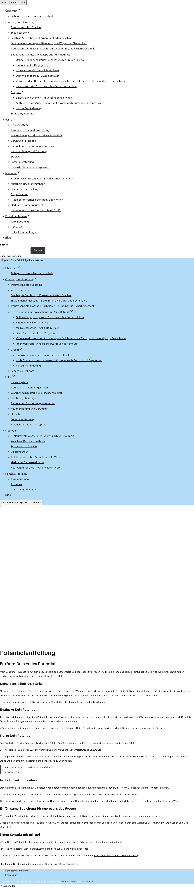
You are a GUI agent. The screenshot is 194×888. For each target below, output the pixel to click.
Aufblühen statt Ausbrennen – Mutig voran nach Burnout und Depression (59, 103)
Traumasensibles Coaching (26, 27)
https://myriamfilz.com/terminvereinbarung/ (116, 855)
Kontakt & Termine (16, 216)
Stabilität (16, 156)
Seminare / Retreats (22, 113)
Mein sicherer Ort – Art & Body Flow (37, 70)
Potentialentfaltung (22, 162)
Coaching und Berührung (19, 22)
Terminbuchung (20, 221)
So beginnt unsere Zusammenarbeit (32, 16)
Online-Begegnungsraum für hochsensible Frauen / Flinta (50, 60)
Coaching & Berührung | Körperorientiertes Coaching (41, 38)
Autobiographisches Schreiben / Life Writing (37, 199)
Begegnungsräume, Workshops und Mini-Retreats (40, 54)
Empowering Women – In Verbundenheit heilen (44, 97)
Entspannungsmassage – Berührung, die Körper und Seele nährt (49, 43)
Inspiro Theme (69, 881)
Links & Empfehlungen (24, 232)
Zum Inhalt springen (11, 256)
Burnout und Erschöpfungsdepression (33, 146)
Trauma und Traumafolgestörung (30, 130)
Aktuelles (16, 227)
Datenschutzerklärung (17, 870)
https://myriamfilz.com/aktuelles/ (61, 864)
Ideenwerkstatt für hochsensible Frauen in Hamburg (47, 86)
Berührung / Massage (23, 141)
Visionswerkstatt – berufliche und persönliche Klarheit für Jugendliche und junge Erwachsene (71, 81)
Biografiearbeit (19, 194)
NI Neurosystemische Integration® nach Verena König (42, 178)
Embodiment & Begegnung (32, 65)
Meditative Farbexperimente (27, 205)
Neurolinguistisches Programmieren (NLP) (36, 210)
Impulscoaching (20, 32)
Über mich (11, 11)
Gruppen (16, 92)
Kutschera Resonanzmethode (28, 184)
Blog (8, 237)
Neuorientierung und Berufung (29, 151)
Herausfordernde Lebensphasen (30, 167)
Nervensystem (19, 125)
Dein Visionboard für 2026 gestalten (37, 76)
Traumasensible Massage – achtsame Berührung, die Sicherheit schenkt (53, 48)
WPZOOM (87, 881)
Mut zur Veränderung (28, 108)
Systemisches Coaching (24, 189)
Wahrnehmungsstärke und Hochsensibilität (36, 135)
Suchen (4, 244)
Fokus (8, 119)
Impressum (11, 875)
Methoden (11, 173)
